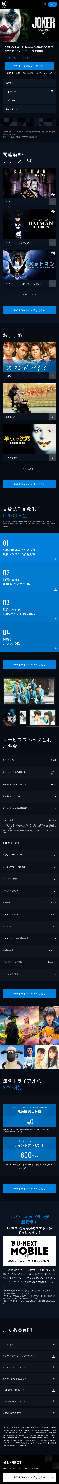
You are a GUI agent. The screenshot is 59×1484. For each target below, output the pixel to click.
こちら (50, 73)
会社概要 (13, 1468)
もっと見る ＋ (29, 294)
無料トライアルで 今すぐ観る (29, 65)
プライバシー (23, 1468)
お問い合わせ (34, 1468)
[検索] (45, 4)
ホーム (5, 1468)
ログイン (52, 4)
